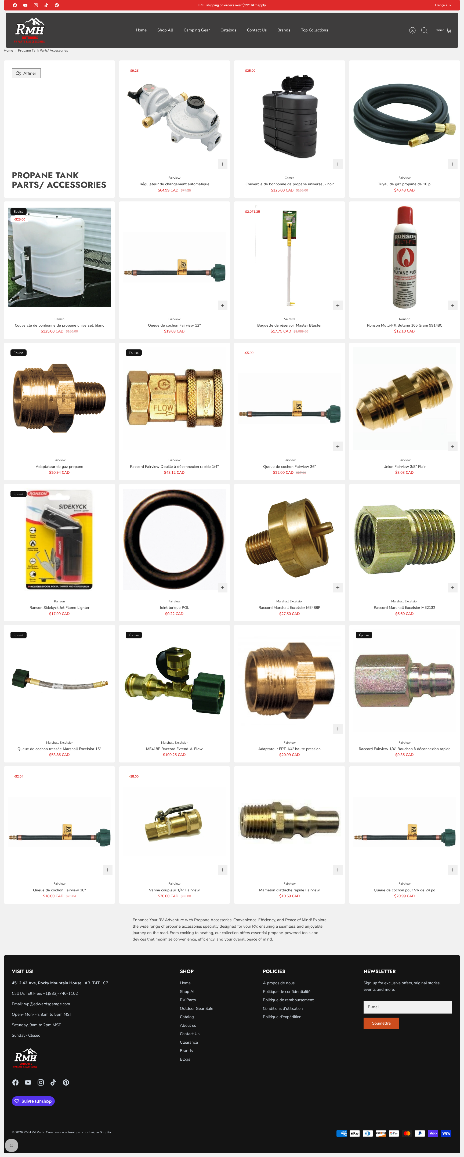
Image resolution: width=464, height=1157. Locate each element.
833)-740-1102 (63, 993)
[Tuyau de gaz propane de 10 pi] (404, 116)
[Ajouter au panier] (222, 164)
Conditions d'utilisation (283, 1008)
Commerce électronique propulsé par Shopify (78, 1132)
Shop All (165, 30)
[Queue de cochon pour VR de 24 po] (404, 822)
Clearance (189, 1042)
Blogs (185, 1059)
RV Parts (188, 1000)
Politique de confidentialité (286, 991)
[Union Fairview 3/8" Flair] (404, 398)
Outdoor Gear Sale (196, 1008)
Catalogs (228, 30)
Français (441, 5)
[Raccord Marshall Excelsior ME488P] (289, 539)
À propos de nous (279, 983)
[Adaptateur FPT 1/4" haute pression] (289, 680)
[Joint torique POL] (174, 539)
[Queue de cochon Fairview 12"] (174, 257)
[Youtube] (25, 5)
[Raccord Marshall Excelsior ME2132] (404, 539)
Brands (283, 30)
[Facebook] (15, 5)
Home (141, 30)
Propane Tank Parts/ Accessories (43, 50)
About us (188, 1025)
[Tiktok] (46, 5)
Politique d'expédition (282, 1016)
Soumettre (381, 1023)
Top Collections (314, 30)
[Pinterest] (57, 5)
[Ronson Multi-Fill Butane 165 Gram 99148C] (404, 257)
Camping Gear (197, 30)
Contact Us (257, 30)
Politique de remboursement (288, 1000)
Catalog (187, 1016)
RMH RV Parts (34, 1132)
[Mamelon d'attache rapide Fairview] (289, 822)
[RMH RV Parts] (29, 30)
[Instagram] (36, 5)
